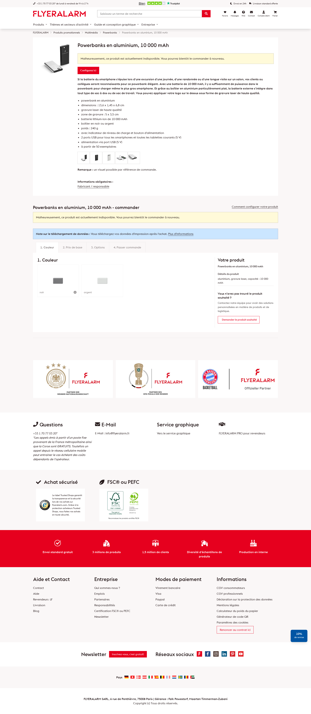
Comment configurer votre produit (255, 206)
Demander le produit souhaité (239, 319)
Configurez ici (88, 70)
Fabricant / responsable (93, 186)
